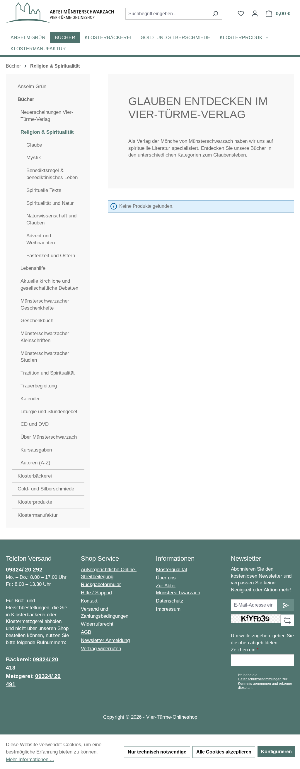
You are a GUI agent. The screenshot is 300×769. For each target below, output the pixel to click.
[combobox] (167, 14)
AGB (86, 632)
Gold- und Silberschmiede (46, 489)
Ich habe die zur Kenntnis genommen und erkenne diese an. (265, 681)
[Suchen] (215, 14)
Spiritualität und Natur (50, 203)
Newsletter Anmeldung (105, 640)
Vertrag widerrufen (101, 648)
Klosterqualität (171, 569)
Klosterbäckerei (35, 476)
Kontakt (89, 601)
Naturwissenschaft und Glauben (51, 219)
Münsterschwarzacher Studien (45, 357)
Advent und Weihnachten (40, 239)
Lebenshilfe (33, 268)
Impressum (168, 609)
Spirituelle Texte (43, 190)
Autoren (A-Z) (35, 463)
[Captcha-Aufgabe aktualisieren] (287, 620)
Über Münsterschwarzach (49, 437)
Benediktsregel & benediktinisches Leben (52, 174)
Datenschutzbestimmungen (260, 679)
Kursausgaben (36, 450)
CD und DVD (35, 424)
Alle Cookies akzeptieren (223, 751)
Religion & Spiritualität (47, 132)
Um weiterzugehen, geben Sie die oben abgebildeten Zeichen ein (262, 642)
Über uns (166, 578)
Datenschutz (169, 601)
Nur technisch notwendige (157, 751)
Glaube (34, 145)
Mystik (33, 157)
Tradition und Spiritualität (48, 373)
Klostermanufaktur (38, 515)
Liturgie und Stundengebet (49, 411)
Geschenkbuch (37, 320)
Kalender (30, 398)
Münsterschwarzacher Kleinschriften (45, 337)
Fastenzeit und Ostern (50, 255)
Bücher (26, 99)
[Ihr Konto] (255, 13)
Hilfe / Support (96, 592)
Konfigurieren (276, 751)
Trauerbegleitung (39, 386)
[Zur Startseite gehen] (60, 12)
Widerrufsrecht (97, 624)
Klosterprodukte (35, 502)
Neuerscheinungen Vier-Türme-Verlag (47, 115)
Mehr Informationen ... (30, 759)
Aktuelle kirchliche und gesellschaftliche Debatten (49, 284)
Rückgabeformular (101, 584)
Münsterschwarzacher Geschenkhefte (45, 304)
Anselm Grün (32, 86)
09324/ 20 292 (24, 570)
